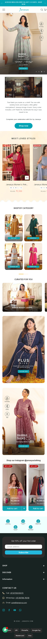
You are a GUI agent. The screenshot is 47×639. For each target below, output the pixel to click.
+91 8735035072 (17, 593)
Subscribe (23, 552)
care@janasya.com (19, 602)
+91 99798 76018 (22, 598)
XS (11, 187)
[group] (23, 43)
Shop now (23, 126)
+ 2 (21, 187)
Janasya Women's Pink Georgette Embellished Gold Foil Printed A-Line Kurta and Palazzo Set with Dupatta (16, 184)
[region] (23, 43)
